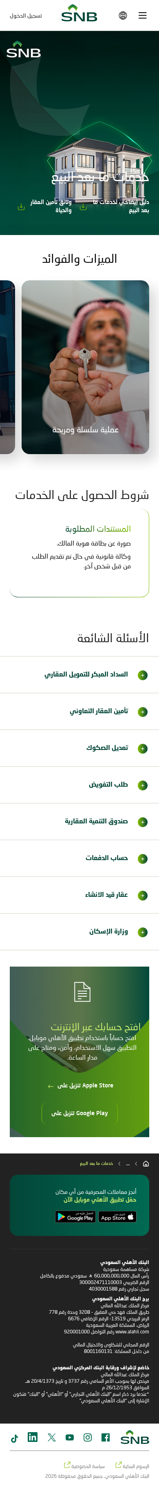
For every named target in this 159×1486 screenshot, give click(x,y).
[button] (79, 675)
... (128, 1163)
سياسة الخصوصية (88, 1466)
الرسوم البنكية (136, 1466)
